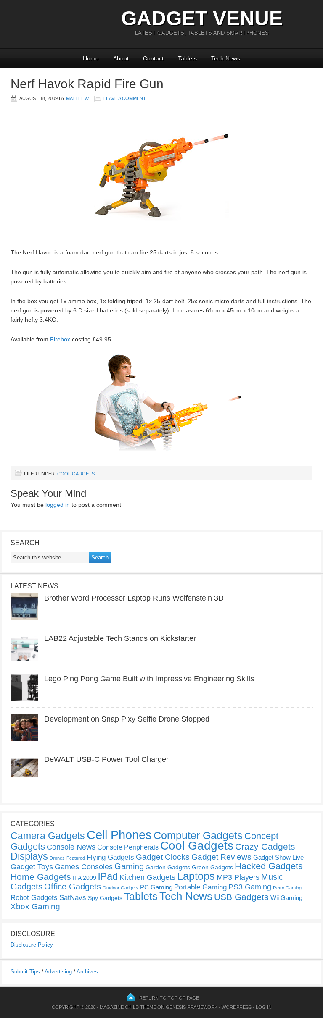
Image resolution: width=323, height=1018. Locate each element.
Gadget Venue (202, 18)
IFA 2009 (84, 877)
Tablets (187, 58)
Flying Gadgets (110, 857)
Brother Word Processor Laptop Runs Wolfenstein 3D (134, 598)
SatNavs (72, 897)
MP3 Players (238, 877)
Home (91, 58)
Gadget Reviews (221, 857)
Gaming (129, 866)
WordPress (237, 1007)
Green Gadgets (212, 867)
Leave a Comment (124, 98)
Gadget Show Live (278, 857)
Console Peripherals (128, 847)
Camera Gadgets (48, 835)
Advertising (58, 971)
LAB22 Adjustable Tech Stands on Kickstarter (120, 638)
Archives (87, 971)
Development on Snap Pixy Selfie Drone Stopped (126, 719)
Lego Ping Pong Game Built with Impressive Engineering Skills (149, 678)
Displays (29, 856)
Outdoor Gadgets (120, 887)
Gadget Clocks (163, 857)
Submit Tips (25, 971)
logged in (57, 504)
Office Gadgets (72, 886)
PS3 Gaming (249, 887)
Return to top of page (169, 997)
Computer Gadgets (198, 835)
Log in (264, 1007)
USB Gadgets (241, 897)
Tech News (225, 58)
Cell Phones (119, 835)
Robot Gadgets (34, 898)
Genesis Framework (191, 1007)
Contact (153, 58)
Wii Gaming (286, 897)
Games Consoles (84, 867)
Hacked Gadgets (269, 866)
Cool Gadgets (76, 473)
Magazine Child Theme (128, 1007)
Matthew (77, 98)
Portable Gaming (200, 887)
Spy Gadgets (105, 898)
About (121, 58)
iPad (108, 876)
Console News (71, 847)
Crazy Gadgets (265, 846)
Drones (57, 858)
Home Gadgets (41, 877)
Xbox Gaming (35, 906)
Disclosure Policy (32, 945)
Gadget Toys (32, 867)
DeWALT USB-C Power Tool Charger (106, 759)
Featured (75, 858)
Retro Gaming (287, 887)
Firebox (60, 339)
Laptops (196, 876)
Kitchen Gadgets (147, 877)
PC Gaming (156, 887)
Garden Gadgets (168, 867)
